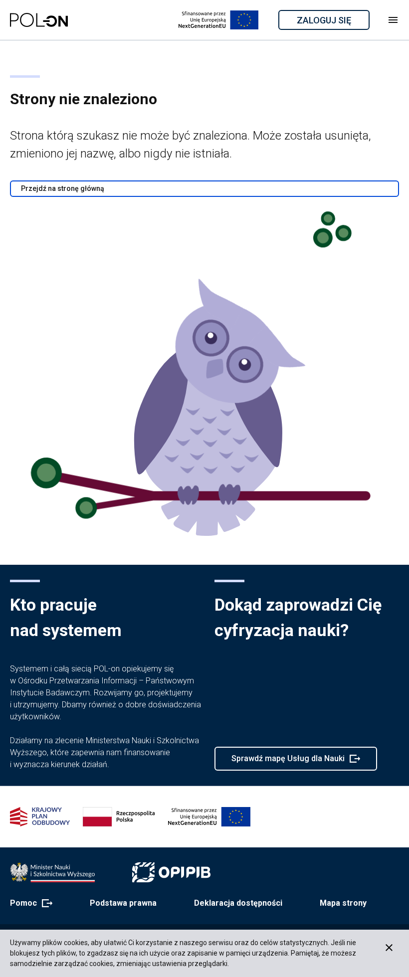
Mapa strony (343, 903)
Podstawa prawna (123, 903)
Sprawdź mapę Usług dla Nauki (288, 762)
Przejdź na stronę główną (62, 188)
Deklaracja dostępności (238, 903)
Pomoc (28, 903)
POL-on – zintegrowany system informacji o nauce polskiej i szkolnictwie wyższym (39, 20)
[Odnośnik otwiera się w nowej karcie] (52, 872)
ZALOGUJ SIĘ (332, 22)
